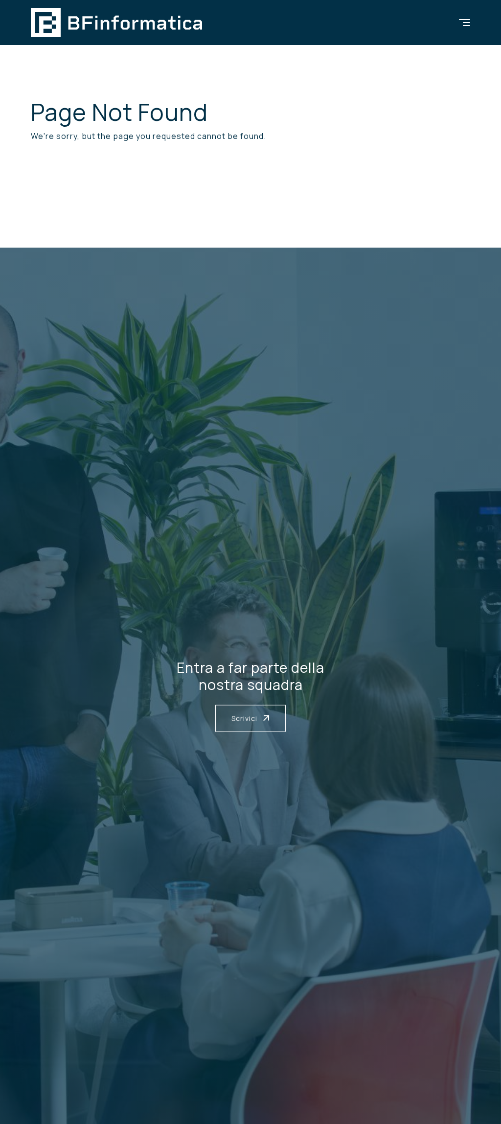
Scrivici (245, 718)
